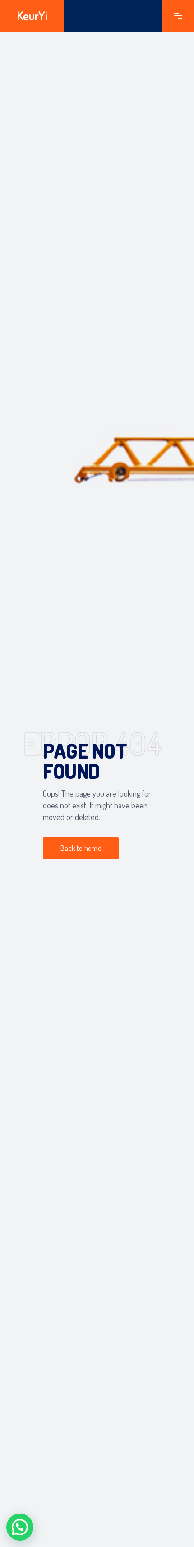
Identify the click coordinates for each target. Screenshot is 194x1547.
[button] (19, 1527)
